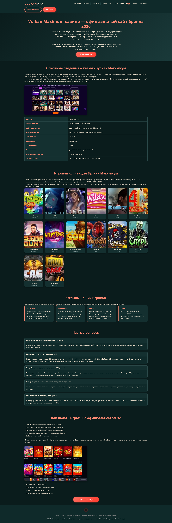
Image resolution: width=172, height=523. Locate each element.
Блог (110, 3)
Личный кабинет (33, 9)
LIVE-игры (86, 3)
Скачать (135, 3)
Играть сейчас (86, 54)
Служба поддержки (122, 3)
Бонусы (104, 3)
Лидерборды (77, 3)
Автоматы (143, 3)
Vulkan (34, 4)
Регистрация (49, 9)
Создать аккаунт (86, 499)
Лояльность (96, 3)
